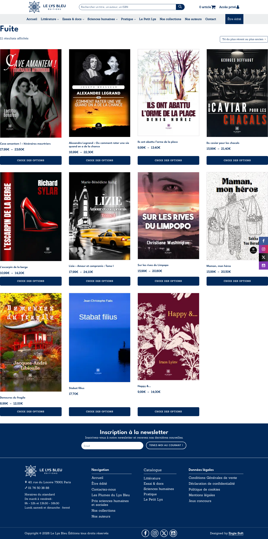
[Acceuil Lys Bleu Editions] (47, 7)
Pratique (127, 19)
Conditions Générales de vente (213, 478)
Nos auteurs (193, 19)
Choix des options (30, 160)
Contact (210, 19)
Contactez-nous (104, 489)
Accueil (31, 19)
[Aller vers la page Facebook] (145, 533)
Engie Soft (236, 533)
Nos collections (170, 19)
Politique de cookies (204, 489)
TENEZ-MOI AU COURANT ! (166, 445)
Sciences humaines (101, 19)
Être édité (234, 19)
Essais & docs (71, 19)
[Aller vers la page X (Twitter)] (164, 533)
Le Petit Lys (147, 19)
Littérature (48, 19)
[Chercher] (180, 7)
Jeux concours (200, 501)
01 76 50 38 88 (38, 488)
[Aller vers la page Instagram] (154, 533)
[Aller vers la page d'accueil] (52, 471)
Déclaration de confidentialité (212, 484)
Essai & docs (154, 483)
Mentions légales (202, 495)
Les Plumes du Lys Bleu (111, 495)
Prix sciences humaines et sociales (110, 503)
